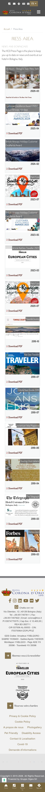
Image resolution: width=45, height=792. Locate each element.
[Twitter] (37, 601)
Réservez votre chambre (26, 705)
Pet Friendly (11, 733)
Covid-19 (22, 744)
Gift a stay (27, 4)
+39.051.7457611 (8, 4)
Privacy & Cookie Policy (22, 716)
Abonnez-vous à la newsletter (26, 655)
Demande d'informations (22, 749)
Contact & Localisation (22, 738)
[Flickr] (31, 601)
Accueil (7, 28)
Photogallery (34, 727)
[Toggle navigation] (38, 11)
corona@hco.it (13, 4)
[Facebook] (10, 601)
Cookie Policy (22, 721)
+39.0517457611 (21, 614)
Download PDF (15, 133)
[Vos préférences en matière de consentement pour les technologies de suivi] (4, 780)
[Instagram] (15, 601)
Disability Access (31, 733)
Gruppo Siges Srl (28, 778)
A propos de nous (13, 727)
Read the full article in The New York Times (19, 97)
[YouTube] (25, 601)
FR (32, 3)
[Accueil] (16, 11)
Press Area (22, 4)
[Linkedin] (20, 601)
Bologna (18, 4)
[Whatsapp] (17, 607)
